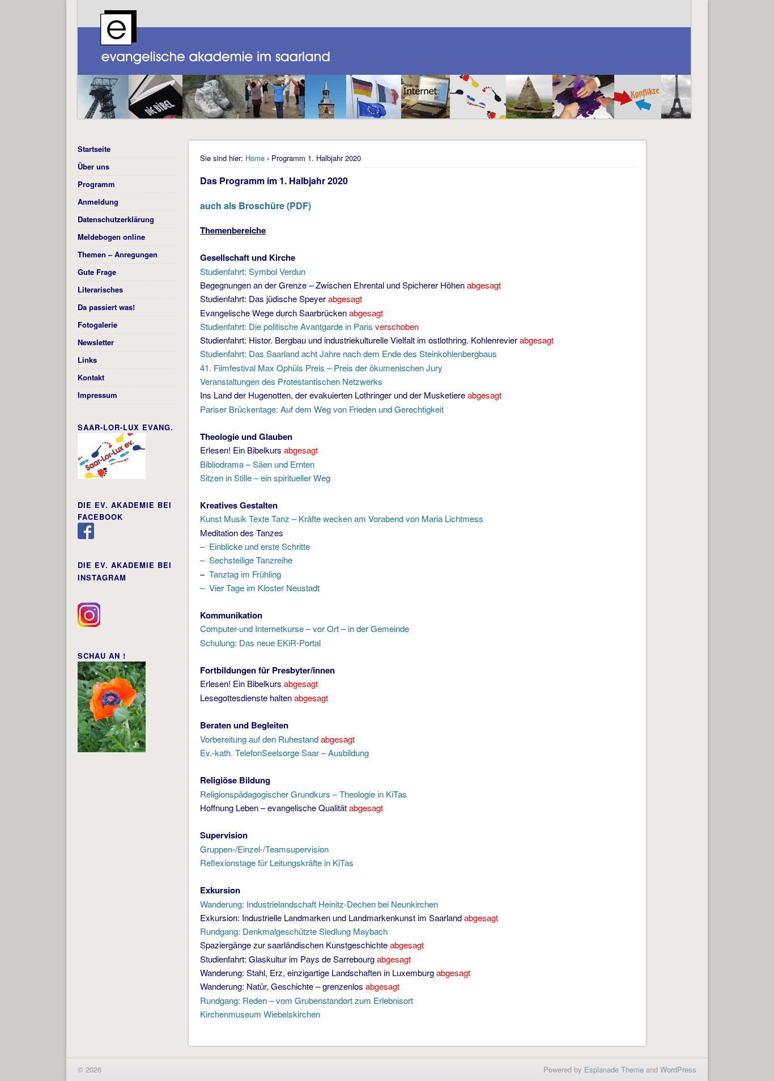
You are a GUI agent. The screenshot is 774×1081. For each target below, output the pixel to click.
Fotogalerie (97, 324)
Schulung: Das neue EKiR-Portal (260, 642)
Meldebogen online (111, 236)
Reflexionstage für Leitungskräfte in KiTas (277, 862)
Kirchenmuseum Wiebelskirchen (260, 1014)
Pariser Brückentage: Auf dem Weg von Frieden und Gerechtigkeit (322, 409)
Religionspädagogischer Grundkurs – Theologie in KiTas (303, 794)
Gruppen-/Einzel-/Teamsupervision (264, 849)
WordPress (678, 1069)
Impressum (97, 394)
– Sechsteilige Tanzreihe (246, 560)
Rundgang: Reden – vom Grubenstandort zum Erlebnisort (306, 1000)
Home (255, 157)
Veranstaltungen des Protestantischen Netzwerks (291, 381)
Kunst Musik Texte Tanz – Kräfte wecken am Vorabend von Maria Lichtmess (341, 518)
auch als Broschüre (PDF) (255, 205)
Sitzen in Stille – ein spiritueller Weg (265, 478)
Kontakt (91, 377)
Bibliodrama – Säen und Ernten (257, 464)
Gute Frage (97, 271)
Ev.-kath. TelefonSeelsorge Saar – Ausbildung (284, 752)
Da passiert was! (106, 307)
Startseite (94, 148)
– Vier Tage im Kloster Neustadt (260, 588)
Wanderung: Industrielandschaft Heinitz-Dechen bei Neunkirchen (319, 904)
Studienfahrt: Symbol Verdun (252, 271)
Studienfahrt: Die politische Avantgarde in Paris (286, 326)
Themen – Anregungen (118, 254)
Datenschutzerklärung (116, 219)
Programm (96, 184)
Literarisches (100, 289)
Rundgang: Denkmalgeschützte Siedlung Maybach (294, 931)
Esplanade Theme (614, 1069)
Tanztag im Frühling (244, 574)
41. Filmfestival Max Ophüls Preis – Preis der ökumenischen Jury (321, 368)
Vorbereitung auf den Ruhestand (259, 739)
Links (87, 359)
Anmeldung (98, 201)
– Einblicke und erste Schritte (255, 546)
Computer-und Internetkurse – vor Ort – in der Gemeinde (304, 628)
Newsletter (96, 342)
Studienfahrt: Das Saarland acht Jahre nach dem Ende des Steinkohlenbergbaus (348, 353)
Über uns (93, 166)
